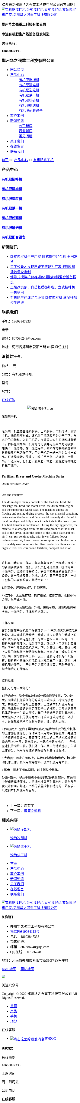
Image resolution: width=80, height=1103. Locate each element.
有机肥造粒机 (29, 90)
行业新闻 (25, 131)
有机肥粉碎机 (29, 100)
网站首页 (17, 70)
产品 (13, 1011)
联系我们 (17, 151)
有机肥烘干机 (29, 95)
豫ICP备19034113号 (24, 931)
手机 (13, 1016)
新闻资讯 (17, 121)
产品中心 (17, 75)
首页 (5, 160)
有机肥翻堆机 (29, 85)
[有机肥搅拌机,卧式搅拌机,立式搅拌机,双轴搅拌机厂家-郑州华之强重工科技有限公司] (40, 15)
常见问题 (25, 136)
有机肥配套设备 (31, 110)
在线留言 (17, 146)
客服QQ (50, 1038)
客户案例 (17, 116)
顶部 (13, 1021)
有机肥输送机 (29, 105)
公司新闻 (25, 126)
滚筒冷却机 (32, 811)
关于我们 (17, 141)
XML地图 (9, 969)
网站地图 (27, 969)
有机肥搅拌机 (29, 80)
